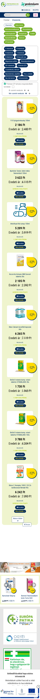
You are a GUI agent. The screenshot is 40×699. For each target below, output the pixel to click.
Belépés (36, 10)
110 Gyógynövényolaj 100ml (20, 120)
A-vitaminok (9, 53)
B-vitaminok (9, 57)
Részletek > (20, 144)
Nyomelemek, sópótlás (12, 74)
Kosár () (26, 10)
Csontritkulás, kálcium (12, 70)
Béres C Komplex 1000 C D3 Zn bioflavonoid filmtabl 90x (20, 486)
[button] (3, 567)
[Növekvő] (24, 90)
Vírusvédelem (27, 29)
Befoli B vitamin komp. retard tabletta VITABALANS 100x (20, 433)
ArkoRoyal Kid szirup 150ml (20, 224)
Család (32, 34)
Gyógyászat (22, 34)
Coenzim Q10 (22, 65)
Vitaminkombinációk (27, 61)
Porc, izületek (28, 74)
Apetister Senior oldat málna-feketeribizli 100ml (20, 172)
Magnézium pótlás (11, 61)
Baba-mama (19, 25)
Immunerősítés (23, 78)
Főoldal (6, 20)
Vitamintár (8, 25)
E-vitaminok (20, 53)
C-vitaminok (9, 48)
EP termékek (9, 42)
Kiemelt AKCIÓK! (10, 38)
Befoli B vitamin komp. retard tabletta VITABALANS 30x (20, 381)
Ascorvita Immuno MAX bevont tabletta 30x (20, 275)
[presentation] (6, 584)
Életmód (21, 38)
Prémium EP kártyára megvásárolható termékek (18, 85)
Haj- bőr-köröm (10, 78)
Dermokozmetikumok (12, 29)
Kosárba (21, 140)
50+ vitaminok (9, 65)
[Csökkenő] (28, 90)
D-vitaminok (20, 48)
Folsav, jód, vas (21, 57)
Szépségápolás (10, 34)
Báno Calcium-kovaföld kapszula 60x (20, 328)
